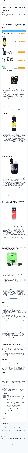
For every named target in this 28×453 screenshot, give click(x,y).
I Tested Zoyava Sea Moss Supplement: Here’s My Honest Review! (11, 414)
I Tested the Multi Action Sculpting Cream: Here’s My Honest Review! (11, 432)
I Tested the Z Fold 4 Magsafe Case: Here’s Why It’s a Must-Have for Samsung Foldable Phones (13, 418)
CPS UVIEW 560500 (7, 112)
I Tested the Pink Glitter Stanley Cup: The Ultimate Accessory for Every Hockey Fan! (13, 430)
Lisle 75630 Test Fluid (7, 73)
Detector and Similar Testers (10, 202)
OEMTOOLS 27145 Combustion (9, 247)
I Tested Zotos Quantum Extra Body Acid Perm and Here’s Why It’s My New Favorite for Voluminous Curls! (13, 416)
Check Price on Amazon (21, 33)
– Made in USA (9, 156)
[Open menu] (26, 1)
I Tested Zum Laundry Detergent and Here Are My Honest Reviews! (11, 413)
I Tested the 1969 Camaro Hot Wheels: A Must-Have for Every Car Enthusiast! (12, 436)
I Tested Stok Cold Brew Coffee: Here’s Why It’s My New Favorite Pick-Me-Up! (12, 444)
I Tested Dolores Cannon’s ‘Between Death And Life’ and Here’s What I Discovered (13, 438)
